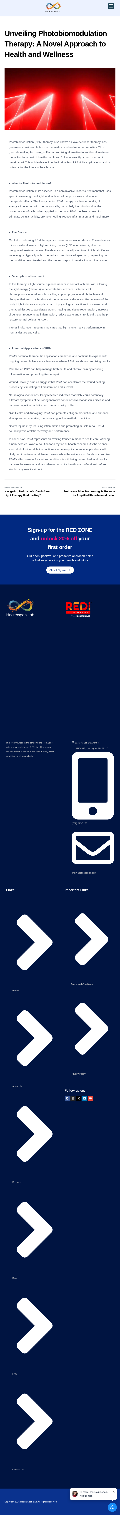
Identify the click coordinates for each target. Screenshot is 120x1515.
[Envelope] (90, 1098)
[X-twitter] (78, 1098)
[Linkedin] (84, 1098)
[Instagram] (72, 1098)
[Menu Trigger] (111, 6)
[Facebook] (67, 1098)
